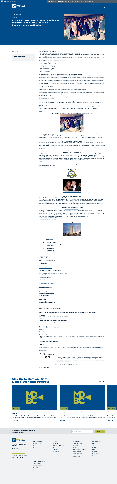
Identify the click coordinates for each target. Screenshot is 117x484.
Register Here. (42, 350)
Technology (35, 451)
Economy (55, 441)
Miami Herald (42, 274)
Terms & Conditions (58, 481)
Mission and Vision (96, 441)
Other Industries (36, 458)
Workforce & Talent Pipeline (59, 445)
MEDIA (70, 4)
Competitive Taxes (37, 467)
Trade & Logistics (37, 454)
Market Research (76, 441)
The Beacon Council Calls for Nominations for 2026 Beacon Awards (81, 412)
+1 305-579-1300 (16, 448)
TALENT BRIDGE (81, 4)
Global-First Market (37, 465)
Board (93, 449)
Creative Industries (37, 447)
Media (74, 459)
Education (35, 469)
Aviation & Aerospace (37, 443)
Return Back (17, 14)
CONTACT (75, 4)
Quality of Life (36, 471)
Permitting (75, 447)
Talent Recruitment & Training (79, 449)
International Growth (77, 443)
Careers (94, 447)
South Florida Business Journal (46, 283)
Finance (35, 445)
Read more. (42, 111)
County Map (55, 449)
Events (74, 461)
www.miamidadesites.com (71, 209)
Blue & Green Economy (38, 456)
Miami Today (42, 279)
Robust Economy (37, 463)
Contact (94, 455)
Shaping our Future (96, 453)
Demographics (56, 443)
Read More (15, 420)
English (102, 4)
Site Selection (76, 445)
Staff (93, 445)
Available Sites (56, 451)
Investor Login (17, 452)
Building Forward (37, 474)
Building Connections (77, 453)
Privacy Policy (67, 481)
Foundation (95, 451)
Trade (54, 447)
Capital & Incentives (77, 451)
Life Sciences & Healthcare (39, 449)
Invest (93, 443)
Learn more (41, 309)
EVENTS (65, 4)
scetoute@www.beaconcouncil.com (48, 219)
